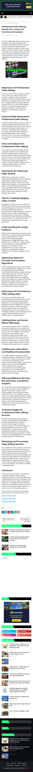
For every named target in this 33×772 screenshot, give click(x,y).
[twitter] (9, 631)
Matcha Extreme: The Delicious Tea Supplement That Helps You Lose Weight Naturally (19, 645)
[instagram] (9, 635)
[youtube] (24, 635)
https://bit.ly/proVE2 (9, 499)
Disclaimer (17, 765)
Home (3, 22)
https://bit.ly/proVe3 (9, 502)
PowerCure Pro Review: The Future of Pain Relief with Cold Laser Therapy (20, 530)
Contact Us (24, 765)
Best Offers (5, 35)
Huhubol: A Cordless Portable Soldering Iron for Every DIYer (17, 546)
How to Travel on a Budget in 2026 (19, 711)
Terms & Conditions (22, 763)
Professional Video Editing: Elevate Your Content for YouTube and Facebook (19, 538)
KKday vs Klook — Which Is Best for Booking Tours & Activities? (19, 667)
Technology (8, 22)
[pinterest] (24, 631)
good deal (14, 768)
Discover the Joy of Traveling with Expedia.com (19, 697)
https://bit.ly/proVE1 (9, 496)
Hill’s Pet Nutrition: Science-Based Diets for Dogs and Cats (19, 653)
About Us (13, 763)
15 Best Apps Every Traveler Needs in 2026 (19, 704)
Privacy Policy (10, 765)
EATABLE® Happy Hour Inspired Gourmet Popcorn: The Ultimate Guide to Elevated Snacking (18, 689)
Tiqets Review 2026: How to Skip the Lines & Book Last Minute (19, 674)
